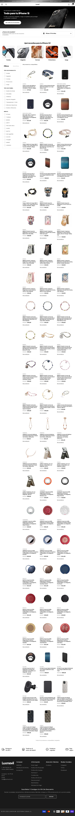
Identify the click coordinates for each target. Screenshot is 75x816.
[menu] (2, 4)
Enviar (51, 796)
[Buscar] (6, 4)
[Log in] (69, 4)
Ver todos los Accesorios (12, 22)
